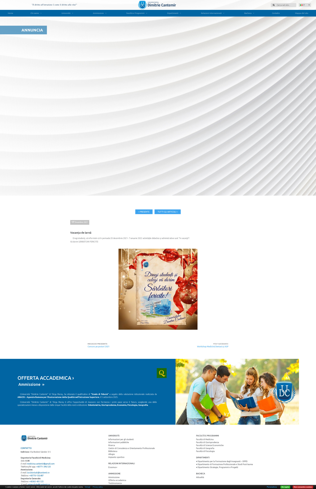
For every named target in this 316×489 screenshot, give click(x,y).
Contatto (276, 13)
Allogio (111, 454)
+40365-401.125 (36, 481)
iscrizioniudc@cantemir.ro (38, 472)
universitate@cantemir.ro (39, 484)
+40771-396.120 (43, 467)
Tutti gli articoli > (168, 212)
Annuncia (32, 30)
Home (10, 13)
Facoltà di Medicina (205, 439)
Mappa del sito (301, 13)
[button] (305, 5)
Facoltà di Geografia (205, 448)
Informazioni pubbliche (118, 442)
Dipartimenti (172, 13)
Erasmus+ (112, 467)
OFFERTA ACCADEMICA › (46, 378)
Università (65, 13)
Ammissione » (31, 384)
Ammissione (98, 13)
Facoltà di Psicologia (205, 451)
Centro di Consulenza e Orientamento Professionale (131, 448)
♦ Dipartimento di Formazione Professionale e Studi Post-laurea (224, 464)
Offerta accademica (117, 480)
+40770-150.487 (36, 475)
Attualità (200, 477)
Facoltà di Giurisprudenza (207, 442)
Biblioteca (112, 451)
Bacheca (247, 13)
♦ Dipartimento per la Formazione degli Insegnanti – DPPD (221, 461)
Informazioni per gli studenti (121, 439)
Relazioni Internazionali (211, 13)
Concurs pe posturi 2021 (98, 346)
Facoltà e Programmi (135, 13)
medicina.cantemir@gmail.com (41, 464)
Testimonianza (115, 483)
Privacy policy (98, 487)
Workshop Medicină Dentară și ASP (212, 346)
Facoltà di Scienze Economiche (210, 445)
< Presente (143, 212)
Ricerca (111, 445)
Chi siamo (34, 13)
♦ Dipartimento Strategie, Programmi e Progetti (217, 467)
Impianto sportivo (116, 457)
